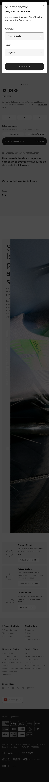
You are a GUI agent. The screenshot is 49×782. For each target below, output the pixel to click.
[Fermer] (42, 6)
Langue (8, 45)
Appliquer (24, 66)
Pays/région (10, 29)
